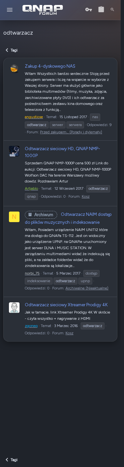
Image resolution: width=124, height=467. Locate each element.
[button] (9, 10)
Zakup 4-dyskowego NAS (50, 66)
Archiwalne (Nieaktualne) (86, 288)
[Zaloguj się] (88, 10)
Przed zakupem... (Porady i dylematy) (71, 132)
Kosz (86, 196)
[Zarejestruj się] (101, 10)
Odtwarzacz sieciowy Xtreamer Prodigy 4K (66, 304)
